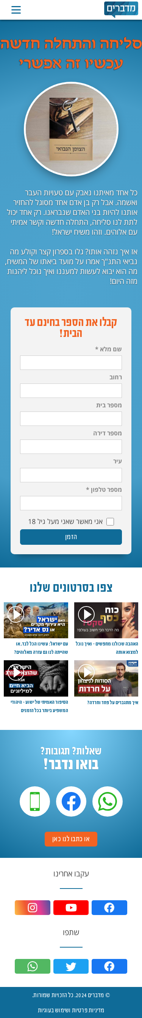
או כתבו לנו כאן (71, 838)
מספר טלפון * (104, 489)
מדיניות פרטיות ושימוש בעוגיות (71, 1010)
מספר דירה (107, 433)
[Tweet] (71, 966)
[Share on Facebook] (109, 966)
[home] (121, 10)
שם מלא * (108, 349)
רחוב (115, 377)
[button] (16, 10)
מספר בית (109, 405)
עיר (117, 461)
